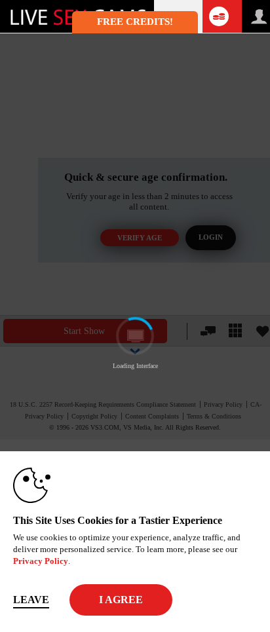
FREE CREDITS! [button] (135, 21)
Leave (31, 599)
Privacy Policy (40, 561)
